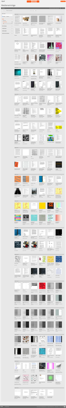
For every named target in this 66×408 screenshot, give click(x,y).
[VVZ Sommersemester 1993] (59, 312)
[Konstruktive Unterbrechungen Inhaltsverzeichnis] (50, 111)
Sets (35, 10)
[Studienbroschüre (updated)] (17, 179)
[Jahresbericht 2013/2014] (50, 206)
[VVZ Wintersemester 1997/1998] (17, 339)
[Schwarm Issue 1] (59, 366)
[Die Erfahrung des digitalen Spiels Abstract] (26, 99)
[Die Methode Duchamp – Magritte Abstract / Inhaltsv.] (59, 179)
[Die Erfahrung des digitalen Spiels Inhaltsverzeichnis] (17, 99)
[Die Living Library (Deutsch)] (26, 58)
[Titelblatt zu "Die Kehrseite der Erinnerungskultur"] (26, 259)
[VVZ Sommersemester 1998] (42, 312)
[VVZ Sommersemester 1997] (26, 298)
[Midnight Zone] (17, 72)
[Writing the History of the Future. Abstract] (42, 45)
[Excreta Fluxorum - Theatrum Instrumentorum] (17, 286)
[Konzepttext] (59, 244)
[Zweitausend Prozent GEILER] (42, 259)
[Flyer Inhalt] (26, 351)
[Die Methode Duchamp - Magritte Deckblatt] (17, 191)
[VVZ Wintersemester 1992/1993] (59, 298)
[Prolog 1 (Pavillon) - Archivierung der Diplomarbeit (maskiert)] (26, 164)
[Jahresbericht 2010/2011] (42, 206)
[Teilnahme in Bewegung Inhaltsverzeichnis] (59, 99)
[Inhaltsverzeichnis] (26, 31)
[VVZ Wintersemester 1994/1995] (59, 286)
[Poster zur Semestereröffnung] (17, 206)
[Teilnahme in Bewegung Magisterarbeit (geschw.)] (50, 99)
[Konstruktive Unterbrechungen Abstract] (17, 125)
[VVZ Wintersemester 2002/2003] (26, 324)
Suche (34, 1)
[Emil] (34, 152)
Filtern (4, 10)
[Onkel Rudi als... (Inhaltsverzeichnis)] (42, 84)
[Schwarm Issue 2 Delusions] (50, 366)
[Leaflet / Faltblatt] (59, 351)
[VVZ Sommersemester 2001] (17, 312)
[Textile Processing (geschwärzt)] (42, 72)
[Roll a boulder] (34, 366)
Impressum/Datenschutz (50, 406)
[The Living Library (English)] (34, 58)
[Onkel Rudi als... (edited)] (26, 84)
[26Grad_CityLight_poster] (50, 45)
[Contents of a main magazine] (59, 58)
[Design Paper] (17, 366)
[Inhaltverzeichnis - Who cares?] (50, 232)
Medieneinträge (32, 10)
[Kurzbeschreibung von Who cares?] (34, 232)
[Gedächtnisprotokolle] (50, 339)
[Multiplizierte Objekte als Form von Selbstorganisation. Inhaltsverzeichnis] (59, 31)
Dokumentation (57, 406)
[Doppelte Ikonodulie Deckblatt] (34, 191)
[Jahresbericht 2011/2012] (59, 206)
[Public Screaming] (59, 45)
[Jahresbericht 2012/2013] (26, 218)
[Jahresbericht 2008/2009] (50, 218)
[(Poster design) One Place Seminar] (42, 19)
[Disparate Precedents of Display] (42, 351)
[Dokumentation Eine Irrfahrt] (34, 31)
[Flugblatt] (59, 125)
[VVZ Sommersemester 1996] (17, 298)
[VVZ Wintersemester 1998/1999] (50, 312)
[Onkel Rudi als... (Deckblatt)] (34, 84)
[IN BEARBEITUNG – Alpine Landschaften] (17, 392)
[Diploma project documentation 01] (59, 378)
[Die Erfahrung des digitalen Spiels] (50, 84)
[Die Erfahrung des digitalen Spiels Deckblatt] (59, 84)
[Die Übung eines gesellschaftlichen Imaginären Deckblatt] (34, 138)
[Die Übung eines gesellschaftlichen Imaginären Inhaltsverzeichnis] (34, 164)
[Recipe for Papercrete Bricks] (42, 378)
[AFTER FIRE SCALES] (26, 339)
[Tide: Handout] (59, 271)
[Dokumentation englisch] (42, 271)
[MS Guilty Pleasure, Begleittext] (50, 19)
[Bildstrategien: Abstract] (17, 111)
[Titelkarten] (42, 244)
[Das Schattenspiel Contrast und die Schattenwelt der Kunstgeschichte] (50, 392)
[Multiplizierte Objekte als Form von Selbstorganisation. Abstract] (50, 31)
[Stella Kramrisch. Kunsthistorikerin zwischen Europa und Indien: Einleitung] (26, 152)
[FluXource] (26, 286)
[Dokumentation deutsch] (34, 271)
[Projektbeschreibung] (26, 72)
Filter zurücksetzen (9, 10)
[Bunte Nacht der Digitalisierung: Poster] (42, 366)
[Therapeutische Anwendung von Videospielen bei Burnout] (42, 392)
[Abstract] (17, 31)
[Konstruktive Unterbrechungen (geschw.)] (42, 111)
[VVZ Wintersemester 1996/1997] (17, 324)
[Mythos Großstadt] (26, 232)
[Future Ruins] (17, 259)
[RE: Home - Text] (34, 179)
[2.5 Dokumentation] (59, 19)
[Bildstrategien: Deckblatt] (26, 111)
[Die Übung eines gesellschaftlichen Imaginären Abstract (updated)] (42, 164)
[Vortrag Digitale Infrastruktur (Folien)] (26, 392)
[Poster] (42, 339)
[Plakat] (26, 138)
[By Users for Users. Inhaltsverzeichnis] (59, 138)
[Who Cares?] (42, 232)
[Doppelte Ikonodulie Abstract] (42, 191)
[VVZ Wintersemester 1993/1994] (42, 298)
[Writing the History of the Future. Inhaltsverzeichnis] (34, 45)
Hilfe (38, 1)
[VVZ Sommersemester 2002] (59, 324)
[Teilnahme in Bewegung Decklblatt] (42, 99)
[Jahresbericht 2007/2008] (34, 218)
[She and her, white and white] (50, 191)
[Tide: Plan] (50, 271)
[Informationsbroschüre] (34, 286)
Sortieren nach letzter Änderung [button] (54, 8)
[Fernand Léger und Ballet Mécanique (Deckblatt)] (42, 179)
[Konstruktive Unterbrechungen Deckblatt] (59, 111)
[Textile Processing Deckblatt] (50, 72)
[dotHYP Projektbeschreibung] (26, 45)
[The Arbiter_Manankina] (17, 19)
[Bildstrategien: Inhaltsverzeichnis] (34, 111)
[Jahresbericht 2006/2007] (42, 218)
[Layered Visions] (26, 19)
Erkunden (29, 1)
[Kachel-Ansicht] (60, 8)
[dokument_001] (42, 138)
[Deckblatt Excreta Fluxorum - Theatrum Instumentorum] (59, 232)
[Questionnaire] (50, 58)
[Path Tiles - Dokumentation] (59, 259)
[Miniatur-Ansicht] (64, 8)
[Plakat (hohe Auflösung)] (26, 244)
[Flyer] (34, 339)
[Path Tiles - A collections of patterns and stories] (50, 259)
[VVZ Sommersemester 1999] (34, 312)
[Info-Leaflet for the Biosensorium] (34, 378)
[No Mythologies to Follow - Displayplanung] (50, 244)
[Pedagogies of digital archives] (59, 164)
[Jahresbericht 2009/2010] (17, 218)
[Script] (26, 366)
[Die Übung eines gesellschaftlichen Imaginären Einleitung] (50, 164)
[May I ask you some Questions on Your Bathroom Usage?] (17, 164)
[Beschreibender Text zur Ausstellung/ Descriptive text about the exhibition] (34, 351)
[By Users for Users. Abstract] (17, 152)
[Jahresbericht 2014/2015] (59, 218)
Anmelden (63, 1)
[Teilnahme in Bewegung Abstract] (34, 99)
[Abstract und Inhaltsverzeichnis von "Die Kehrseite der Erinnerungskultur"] (34, 259)
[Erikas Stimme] (17, 58)
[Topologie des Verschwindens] (42, 152)
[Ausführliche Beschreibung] (42, 31)
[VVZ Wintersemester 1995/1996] (50, 298)
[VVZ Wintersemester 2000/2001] (42, 324)
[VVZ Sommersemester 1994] (34, 298)
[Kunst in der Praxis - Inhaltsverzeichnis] (34, 125)
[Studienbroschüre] (26, 179)
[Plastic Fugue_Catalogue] (50, 138)
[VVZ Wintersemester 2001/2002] (26, 312)
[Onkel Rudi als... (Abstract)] (17, 84)
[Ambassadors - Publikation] (17, 138)
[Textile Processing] (59, 72)
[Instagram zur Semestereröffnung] (26, 206)
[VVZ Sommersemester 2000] (50, 286)
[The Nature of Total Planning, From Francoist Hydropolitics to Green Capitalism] (34, 206)
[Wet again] (42, 58)
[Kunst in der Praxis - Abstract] (26, 125)
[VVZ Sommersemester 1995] (50, 324)
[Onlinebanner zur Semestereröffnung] (59, 191)
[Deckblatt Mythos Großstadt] (17, 232)
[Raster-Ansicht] (61, 8)
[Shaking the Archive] (26, 378)
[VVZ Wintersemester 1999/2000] (34, 324)
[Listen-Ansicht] (63, 8)
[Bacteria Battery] (50, 378)
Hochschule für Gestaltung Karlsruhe (42, 406)
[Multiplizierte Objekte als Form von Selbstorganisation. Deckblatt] (17, 45)
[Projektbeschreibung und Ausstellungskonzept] (34, 19)
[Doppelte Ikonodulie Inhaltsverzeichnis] (26, 191)
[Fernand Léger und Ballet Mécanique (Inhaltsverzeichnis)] (50, 179)
